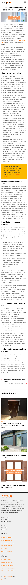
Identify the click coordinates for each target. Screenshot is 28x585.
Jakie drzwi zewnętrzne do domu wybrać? (12, 383)
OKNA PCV (4, 548)
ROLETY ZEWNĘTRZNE (7, 545)
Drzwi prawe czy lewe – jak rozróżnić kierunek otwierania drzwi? (12, 425)
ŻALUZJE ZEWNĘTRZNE (7, 543)
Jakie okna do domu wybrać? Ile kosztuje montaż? (15, 380)
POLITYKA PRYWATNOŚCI (8, 571)
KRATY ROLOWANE (6, 559)
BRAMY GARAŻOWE (6, 537)
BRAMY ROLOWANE (6, 562)
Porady (3, 421)
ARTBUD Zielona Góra (7, 576)
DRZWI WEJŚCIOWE (6, 540)
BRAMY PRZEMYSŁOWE (7, 565)
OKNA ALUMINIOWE (6, 551)
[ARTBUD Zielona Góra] (7, 4)
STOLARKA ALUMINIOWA (7, 568)
